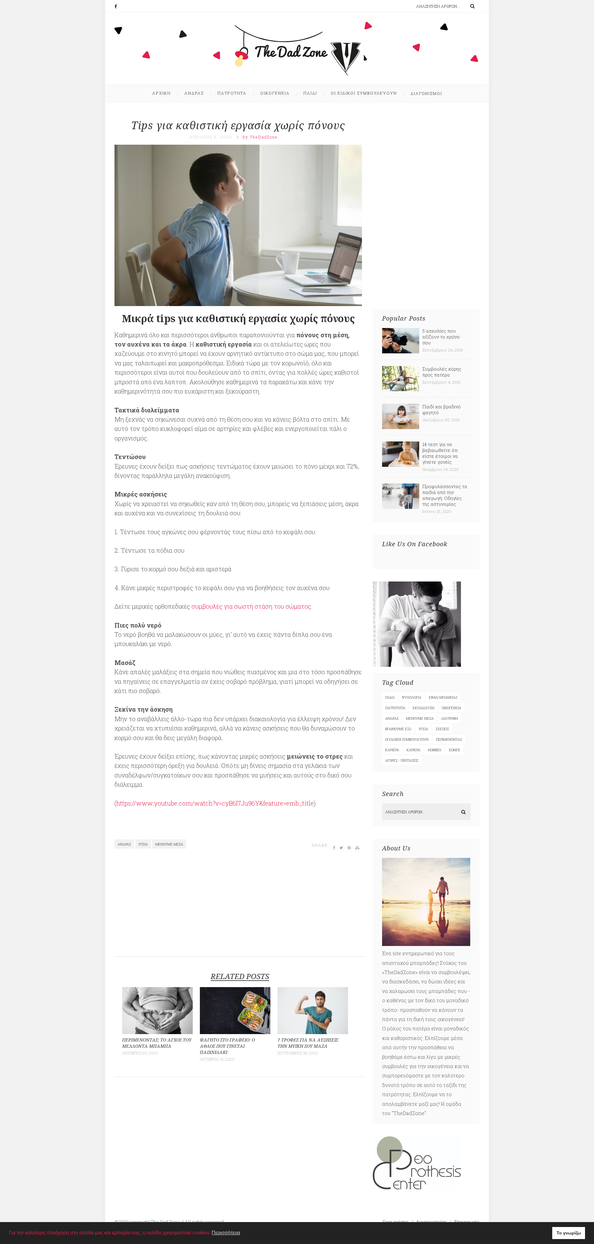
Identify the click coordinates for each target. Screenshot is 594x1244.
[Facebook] (119, 6)
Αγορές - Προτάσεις (401, 760)
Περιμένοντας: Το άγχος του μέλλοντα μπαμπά (157, 1043)
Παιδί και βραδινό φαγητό (441, 409)
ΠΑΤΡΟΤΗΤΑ (232, 93)
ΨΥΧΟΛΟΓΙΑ (411, 697)
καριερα (413, 750)
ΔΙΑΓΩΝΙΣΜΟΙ (426, 93)
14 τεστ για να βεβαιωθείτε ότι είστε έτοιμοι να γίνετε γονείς (440, 453)
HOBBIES (434, 750)
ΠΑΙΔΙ (310, 93)
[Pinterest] (349, 847)
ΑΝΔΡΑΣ (194, 93)
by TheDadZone (260, 137)
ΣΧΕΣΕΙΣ (442, 728)
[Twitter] (341, 847)
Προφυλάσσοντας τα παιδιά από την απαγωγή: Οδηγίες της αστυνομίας (444, 495)
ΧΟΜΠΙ (454, 750)
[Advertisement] (239, 906)
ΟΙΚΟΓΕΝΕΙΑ (275, 93)
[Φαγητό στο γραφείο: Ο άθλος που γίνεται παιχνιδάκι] (235, 1032)
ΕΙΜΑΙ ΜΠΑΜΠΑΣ (443, 697)
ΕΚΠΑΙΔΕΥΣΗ (423, 707)
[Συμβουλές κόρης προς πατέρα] (400, 389)
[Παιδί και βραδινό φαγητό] (400, 427)
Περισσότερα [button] (226, 1232)
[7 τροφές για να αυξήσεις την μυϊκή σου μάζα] (313, 1032)
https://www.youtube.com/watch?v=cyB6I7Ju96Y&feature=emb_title (215, 803)
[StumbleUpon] (357, 847)
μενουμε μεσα (169, 844)
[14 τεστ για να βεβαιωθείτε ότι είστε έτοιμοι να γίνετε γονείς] (400, 465)
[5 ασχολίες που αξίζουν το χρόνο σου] (400, 351)
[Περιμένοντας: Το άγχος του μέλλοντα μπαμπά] (157, 1032)
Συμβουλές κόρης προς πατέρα (441, 372)
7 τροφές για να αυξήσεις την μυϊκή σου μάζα (308, 1043)
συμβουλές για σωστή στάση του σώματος (251, 606)
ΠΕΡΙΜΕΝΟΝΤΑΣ (449, 739)
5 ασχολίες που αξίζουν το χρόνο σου (441, 337)
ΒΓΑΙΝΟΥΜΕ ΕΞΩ (398, 728)
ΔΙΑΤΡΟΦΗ (449, 718)
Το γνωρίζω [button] (569, 1232)
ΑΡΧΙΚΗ (161, 93)
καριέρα (392, 750)
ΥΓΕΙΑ (143, 844)
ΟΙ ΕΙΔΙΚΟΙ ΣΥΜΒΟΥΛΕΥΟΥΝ (364, 93)
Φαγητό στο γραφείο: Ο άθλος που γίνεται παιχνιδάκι (227, 1046)
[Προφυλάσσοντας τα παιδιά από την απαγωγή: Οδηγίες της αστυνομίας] (400, 507)
